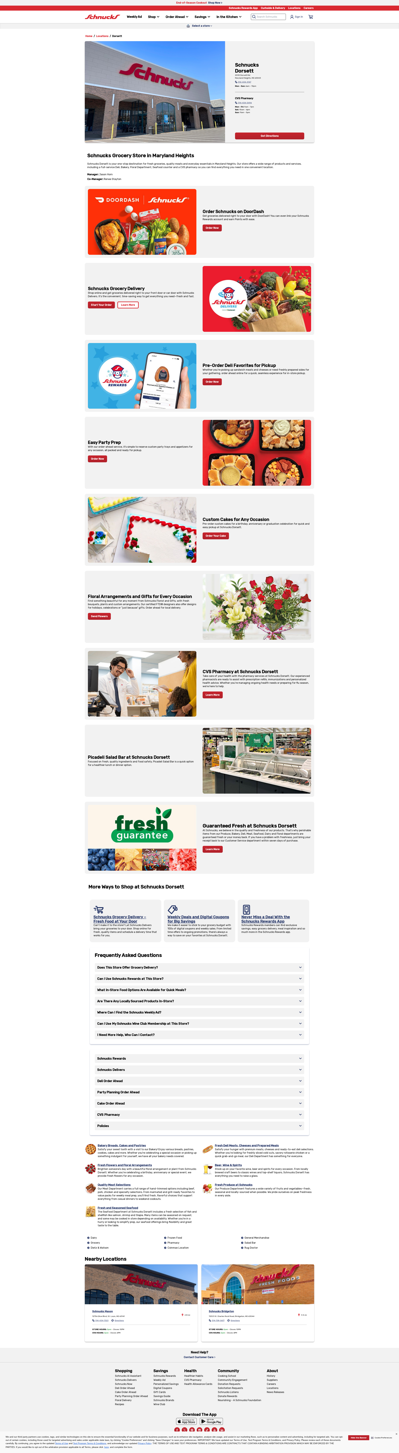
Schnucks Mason (102, 1311)
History (271, 1375)
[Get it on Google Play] (211, 1421)
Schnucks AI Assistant (128, 1375)
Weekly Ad (134, 17)
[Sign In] (310, 16)
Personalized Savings (166, 1384)
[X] (184, 1430)
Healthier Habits (193, 1375)
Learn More (128, 304)
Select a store (201, 25)
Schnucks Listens (228, 1392)
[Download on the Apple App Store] (186, 1421)
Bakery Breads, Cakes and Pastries (122, 1145)
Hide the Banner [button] (359, 1438)
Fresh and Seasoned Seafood (118, 1208)
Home (88, 36)
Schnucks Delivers (126, 1379)
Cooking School (227, 1375)
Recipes (119, 1404)
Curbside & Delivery (273, 8)
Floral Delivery (123, 1400)
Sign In (299, 16)
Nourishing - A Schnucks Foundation (239, 1400)
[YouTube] (214, 1430)
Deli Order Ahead (125, 1388)
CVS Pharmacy (193, 1379)
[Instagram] (199, 1430)
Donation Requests (229, 1384)
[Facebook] (177, 1430)
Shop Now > (215, 2)
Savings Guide (162, 1396)
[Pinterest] (192, 1430)
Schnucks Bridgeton (221, 1311)
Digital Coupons (163, 1388)
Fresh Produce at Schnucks (233, 1185)
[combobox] (268, 17)
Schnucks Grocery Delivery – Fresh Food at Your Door (120, 919)
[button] (381, 1437)
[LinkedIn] (222, 1430)
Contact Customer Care (199, 1357)
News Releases (275, 1392)
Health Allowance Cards (198, 1384)
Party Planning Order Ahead (131, 1396)
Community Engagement (232, 1379)
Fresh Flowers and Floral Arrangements (125, 1165)
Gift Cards (160, 1392)
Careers (309, 8)
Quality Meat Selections (114, 1185)
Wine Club (159, 1404)
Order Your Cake (216, 535)
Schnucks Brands (164, 1400)
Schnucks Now (123, 1384)
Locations (294, 8)
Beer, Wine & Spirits (228, 1165)
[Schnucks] (103, 17)
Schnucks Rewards (165, 1375)
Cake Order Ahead (125, 1392)
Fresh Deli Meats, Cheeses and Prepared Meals (247, 1145)
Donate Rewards (227, 1396)
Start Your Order (101, 304)
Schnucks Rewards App (243, 8)
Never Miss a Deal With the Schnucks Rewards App (265, 919)
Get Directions (270, 135)
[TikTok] (207, 1430)
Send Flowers (99, 616)
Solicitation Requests (230, 1388)
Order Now (212, 227)
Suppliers (272, 1379)
